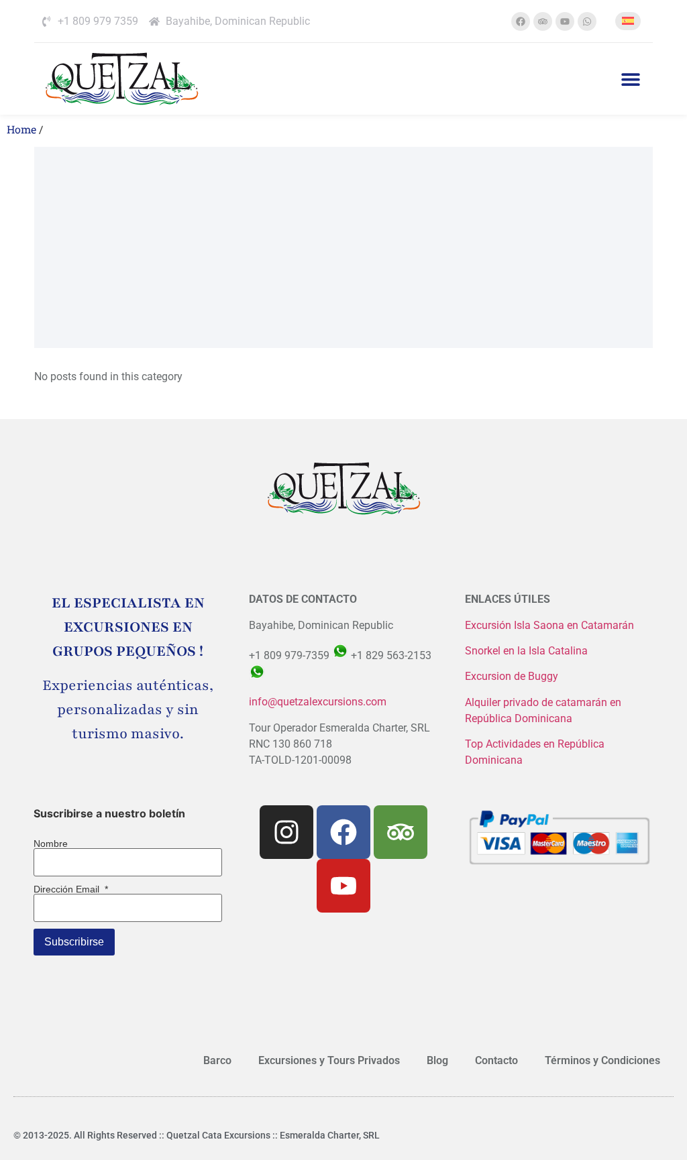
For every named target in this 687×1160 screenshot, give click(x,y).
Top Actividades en (511, 744)
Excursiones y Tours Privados (329, 1060)
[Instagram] (286, 832)
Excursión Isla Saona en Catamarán (549, 625)
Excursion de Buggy (513, 676)
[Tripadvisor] (542, 21)
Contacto (496, 1060)
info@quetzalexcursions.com (317, 701)
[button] (631, 79)
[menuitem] (628, 21)
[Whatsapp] (587, 21)
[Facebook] (520, 21)
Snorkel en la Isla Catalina (526, 650)
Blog (437, 1060)
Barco (217, 1060)
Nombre (51, 843)
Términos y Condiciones (602, 1060)
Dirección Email (71, 889)
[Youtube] (565, 21)
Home (21, 129)
